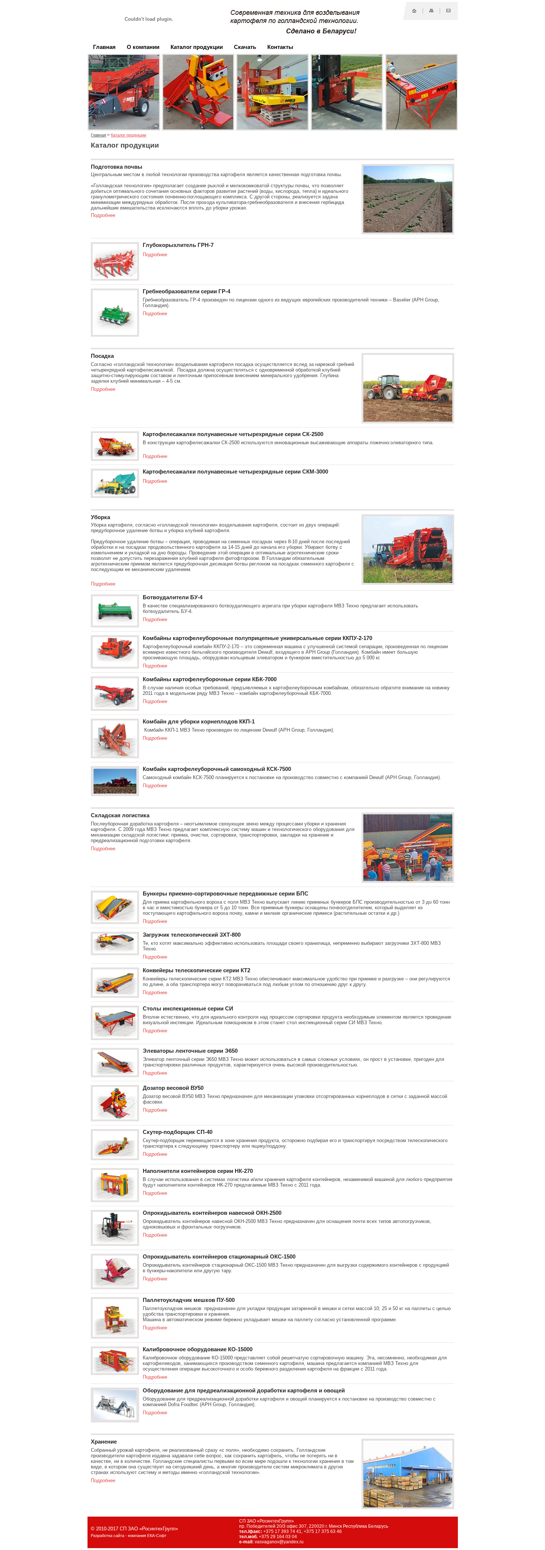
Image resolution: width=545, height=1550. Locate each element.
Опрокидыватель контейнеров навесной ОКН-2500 (212, 1213)
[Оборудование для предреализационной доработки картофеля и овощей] (115, 1419)
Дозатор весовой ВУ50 (173, 1088)
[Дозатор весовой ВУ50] (115, 1118)
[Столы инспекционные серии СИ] (115, 1036)
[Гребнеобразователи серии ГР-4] (115, 333)
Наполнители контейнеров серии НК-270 (198, 1171)
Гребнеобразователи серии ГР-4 (186, 291)
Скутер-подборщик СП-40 (177, 1132)
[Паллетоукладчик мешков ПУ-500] (115, 1335)
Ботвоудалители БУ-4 (172, 597)
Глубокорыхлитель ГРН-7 (178, 245)
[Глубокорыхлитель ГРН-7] (115, 277)
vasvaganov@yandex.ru (279, 1541)
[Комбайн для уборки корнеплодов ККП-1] (115, 755)
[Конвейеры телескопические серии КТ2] (115, 994)
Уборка (100, 517)
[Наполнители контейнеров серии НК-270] (115, 1198)
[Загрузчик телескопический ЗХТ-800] (115, 951)
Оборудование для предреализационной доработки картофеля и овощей (244, 1391)
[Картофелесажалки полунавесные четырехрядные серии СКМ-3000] (115, 494)
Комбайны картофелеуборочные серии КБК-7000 (210, 679)
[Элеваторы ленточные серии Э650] (115, 1073)
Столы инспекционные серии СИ (188, 1009)
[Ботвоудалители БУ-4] (115, 624)
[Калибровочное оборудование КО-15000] (115, 1371)
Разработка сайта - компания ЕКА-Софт (128, 1535)
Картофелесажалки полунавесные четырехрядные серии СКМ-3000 (235, 472)
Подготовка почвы (116, 167)
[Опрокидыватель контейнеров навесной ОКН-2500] (115, 1242)
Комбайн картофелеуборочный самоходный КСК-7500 (217, 769)
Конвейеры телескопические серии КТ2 (196, 970)
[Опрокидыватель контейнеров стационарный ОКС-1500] (115, 1286)
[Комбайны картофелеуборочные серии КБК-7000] (115, 707)
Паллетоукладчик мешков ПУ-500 (189, 1300)
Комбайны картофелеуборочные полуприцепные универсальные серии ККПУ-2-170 (257, 638)
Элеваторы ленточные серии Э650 (190, 1051)
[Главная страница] (414, 11)
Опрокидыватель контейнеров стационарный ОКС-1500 (219, 1257)
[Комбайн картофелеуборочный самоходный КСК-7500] (115, 792)
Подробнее (103, 215)
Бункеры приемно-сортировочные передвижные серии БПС (225, 894)
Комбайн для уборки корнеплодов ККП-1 (199, 722)
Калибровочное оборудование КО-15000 (197, 1349)
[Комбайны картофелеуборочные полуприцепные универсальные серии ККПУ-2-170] (115, 665)
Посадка (102, 356)
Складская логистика (120, 815)
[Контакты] (448, 11)
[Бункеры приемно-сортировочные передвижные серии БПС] (115, 920)
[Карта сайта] (431, 11)
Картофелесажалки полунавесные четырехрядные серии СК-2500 (233, 434)
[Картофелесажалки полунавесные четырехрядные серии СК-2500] (115, 457)
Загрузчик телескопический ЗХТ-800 (192, 935)
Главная (98, 135)
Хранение (104, 1442)
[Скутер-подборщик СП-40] (115, 1157)
